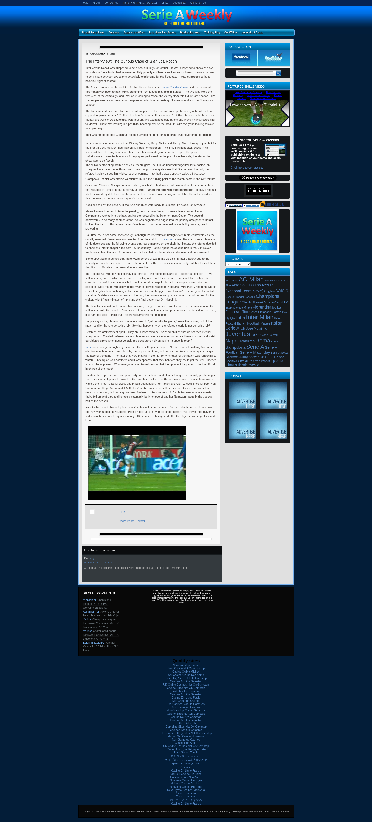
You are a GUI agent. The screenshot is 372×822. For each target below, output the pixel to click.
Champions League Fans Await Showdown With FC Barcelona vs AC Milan (101, 623)
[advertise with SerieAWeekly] (242, 407)
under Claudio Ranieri (175, 87)
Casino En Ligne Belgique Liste (186, 749)
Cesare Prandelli (235, 296)
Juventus (237, 334)
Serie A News (279, 352)
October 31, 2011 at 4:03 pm (98, 562)
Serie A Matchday (255, 352)
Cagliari (269, 291)
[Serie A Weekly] (272, 206)
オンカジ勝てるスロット (186, 756)
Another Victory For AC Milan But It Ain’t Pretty (101, 646)
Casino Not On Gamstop (186, 717)
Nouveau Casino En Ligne (186, 780)
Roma (262, 341)
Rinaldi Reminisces (92, 32)
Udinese (266, 357)
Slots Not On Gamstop (186, 691)
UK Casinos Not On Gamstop (186, 704)
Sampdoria (235, 347)
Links (165, 3)
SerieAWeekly (236, 357)
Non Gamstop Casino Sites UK (186, 710)
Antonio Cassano (246, 285)
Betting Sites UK (186, 723)
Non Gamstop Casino (186, 665)
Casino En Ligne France (186, 770)
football (277, 307)
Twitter (141, 521)
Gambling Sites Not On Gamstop (186, 678)
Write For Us (198, 3)
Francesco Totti (237, 312)
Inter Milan (259, 317)
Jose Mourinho (256, 328)
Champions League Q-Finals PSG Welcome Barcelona (97, 604)
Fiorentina (262, 307)
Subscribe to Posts (252, 811)
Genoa (253, 312)
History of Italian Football (140, 3)
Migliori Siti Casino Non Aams (186, 736)
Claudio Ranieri (252, 302)
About (96, 3)
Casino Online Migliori (186, 671)
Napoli (232, 341)
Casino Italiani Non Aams (186, 777)
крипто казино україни (186, 763)
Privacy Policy (222, 811)
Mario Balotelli (269, 335)
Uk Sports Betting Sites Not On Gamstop (186, 733)
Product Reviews (190, 32)
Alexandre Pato (272, 280)
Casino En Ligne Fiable (186, 697)
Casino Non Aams (186, 742)
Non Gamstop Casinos (186, 700)
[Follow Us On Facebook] (241, 64)
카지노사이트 (186, 767)
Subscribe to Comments (277, 811)
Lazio (256, 334)
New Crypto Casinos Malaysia (186, 790)
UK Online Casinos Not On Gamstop (186, 684)
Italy (242, 328)
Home (85, 3)
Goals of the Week (134, 32)
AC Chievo (231, 280)
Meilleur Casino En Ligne (186, 773)
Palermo (247, 341)
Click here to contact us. (247, 167)
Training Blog (212, 32)
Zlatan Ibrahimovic (242, 365)
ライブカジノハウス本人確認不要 (186, 759)
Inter (88, 347)
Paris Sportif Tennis (186, 752)
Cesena (250, 296)
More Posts (127, 521)
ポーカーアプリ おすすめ (186, 800)
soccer (254, 357)
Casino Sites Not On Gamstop (186, 687)
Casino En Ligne (186, 793)
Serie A (255, 347)
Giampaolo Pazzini (270, 312)
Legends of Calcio (252, 32)
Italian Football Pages (253, 323)
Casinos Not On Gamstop (186, 681)
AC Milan (251, 279)
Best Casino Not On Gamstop (186, 668)
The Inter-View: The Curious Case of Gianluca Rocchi (131, 61)
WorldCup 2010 (272, 361)
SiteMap (236, 811)
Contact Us (111, 3)
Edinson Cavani (273, 302)
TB (123, 512)
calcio (281, 290)
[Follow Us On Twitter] (274, 64)
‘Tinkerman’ (167, 239)
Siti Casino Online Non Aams (186, 675)
